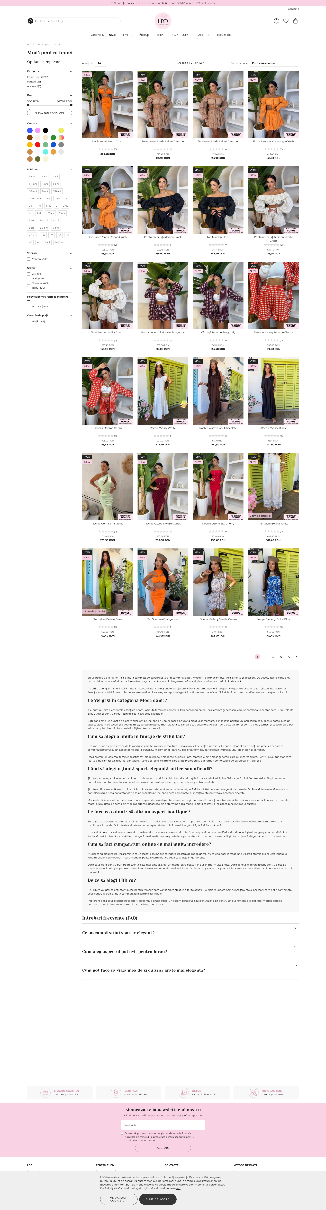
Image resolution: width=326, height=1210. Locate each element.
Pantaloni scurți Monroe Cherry (273, 332)
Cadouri (202, 35)
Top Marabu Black (218, 237)
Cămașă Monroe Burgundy (218, 332)
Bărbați (143, 35)
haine (113, 853)
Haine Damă (37, 77)
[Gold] (54, 151)
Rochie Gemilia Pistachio (107, 523)
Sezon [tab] (31, 268)
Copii (161, 35)
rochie (268, 720)
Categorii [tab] (33, 71)
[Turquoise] (47, 151)
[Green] (54, 136)
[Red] (39, 143)
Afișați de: (87, 63)
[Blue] (31, 129)
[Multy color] (62, 136)
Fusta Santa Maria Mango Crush (273, 141)
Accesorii (33, 86)
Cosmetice (225, 35)
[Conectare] (276, 21)
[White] (54, 129)
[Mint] (47, 143)
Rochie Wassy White (163, 428)
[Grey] (62, 143)
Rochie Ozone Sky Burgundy (163, 523)
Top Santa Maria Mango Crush (108, 237)
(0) (115, 149)
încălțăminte (126, 853)
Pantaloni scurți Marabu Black (163, 237)
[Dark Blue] (54, 143)
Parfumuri (180, 35)
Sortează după (239, 63)
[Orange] (31, 143)
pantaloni (94, 782)
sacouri (277, 724)
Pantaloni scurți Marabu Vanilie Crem (273, 238)
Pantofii (33, 81)
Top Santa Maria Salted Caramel (218, 141)
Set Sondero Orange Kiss (162, 619)
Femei (125, 35)
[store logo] (163, 20)
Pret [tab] (30, 95)
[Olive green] (39, 158)
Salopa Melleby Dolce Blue (273, 619)
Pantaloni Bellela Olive (107, 619)
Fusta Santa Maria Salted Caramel (162, 141)
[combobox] (74, 21)
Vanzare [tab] (32, 253)
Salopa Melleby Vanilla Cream (218, 619)
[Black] (47, 129)
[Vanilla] (46, 158)
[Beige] (39, 136)
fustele (145, 760)
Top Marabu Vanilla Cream (107, 332)
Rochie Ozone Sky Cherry (218, 523)
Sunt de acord (158, 1199)
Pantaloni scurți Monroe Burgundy (163, 332)
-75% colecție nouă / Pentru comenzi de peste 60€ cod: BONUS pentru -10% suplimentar (163, 3)
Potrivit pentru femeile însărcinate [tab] (48, 298)
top (110, 782)
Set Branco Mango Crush (107, 141)
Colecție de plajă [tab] (37, 315)
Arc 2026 (97, 35)
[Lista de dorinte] (286, 21)
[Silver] (62, 151)
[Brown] (31, 136)
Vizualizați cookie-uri (119, 1199)
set (133, 782)
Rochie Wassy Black (273, 428)
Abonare (163, 1147)
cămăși (264, 724)
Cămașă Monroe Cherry (107, 428)
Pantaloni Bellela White (273, 523)
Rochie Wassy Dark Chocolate (218, 428)
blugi (256, 724)
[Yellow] (62, 129)
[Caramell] (31, 158)
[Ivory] (39, 151)
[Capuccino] (31, 151)
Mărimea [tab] (32, 169)
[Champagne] (47, 136)
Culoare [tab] (32, 123)
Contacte (293, 8)
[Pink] (39, 129)
